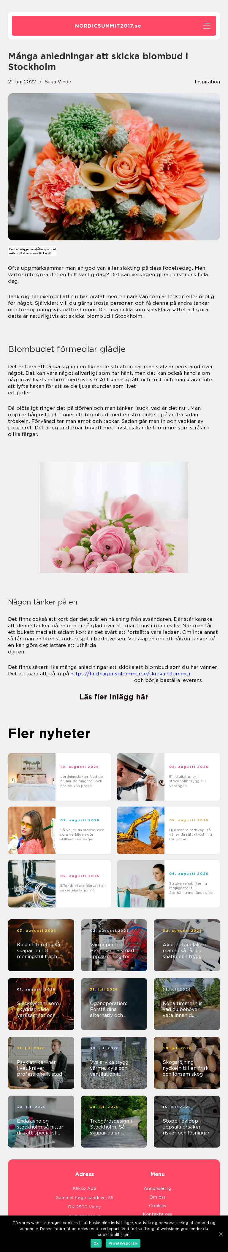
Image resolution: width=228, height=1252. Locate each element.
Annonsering (157, 1188)
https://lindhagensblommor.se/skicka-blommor (130, 674)
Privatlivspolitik (123, 1243)
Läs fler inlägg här (114, 696)
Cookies (157, 1205)
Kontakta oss (157, 1214)
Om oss (157, 1197)
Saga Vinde (58, 82)
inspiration (207, 82)
